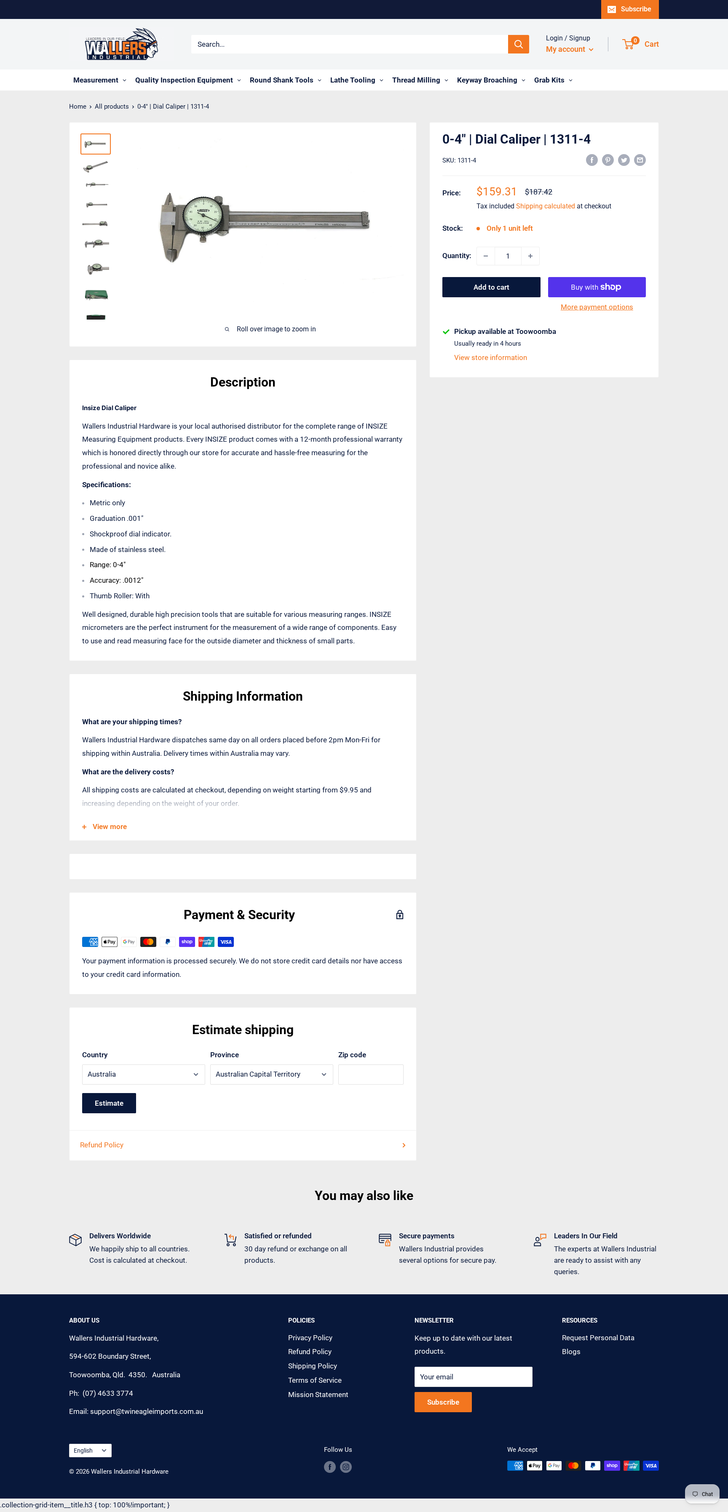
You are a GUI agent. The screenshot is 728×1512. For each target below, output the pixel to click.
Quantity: (456, 255)
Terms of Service (315, 1380)
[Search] (518, 44)
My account (566, 49)
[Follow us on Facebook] (330, 1467)
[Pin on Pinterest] (608, 159)
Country (94, 1055)
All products (112, 106)
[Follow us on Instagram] (346, 1467)
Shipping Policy (312, 1366)
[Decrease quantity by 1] (486, 256)
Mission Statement (318, 1394)
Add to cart (491, 287)
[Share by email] (640, 159)
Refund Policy (101, 1145)
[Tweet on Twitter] (624, 159)
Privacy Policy (310, 1337)
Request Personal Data (598, 1337)
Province (224, 1055)
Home (77, 106)
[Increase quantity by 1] (530, 256)
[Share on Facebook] (592, 159)
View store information (490, 357)
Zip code (352, 1055)
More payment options (597, 307)
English (83, 1450)
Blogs (571, 1351)
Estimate (109, 1103)
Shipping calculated (545, 206)
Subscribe (636, 9)
